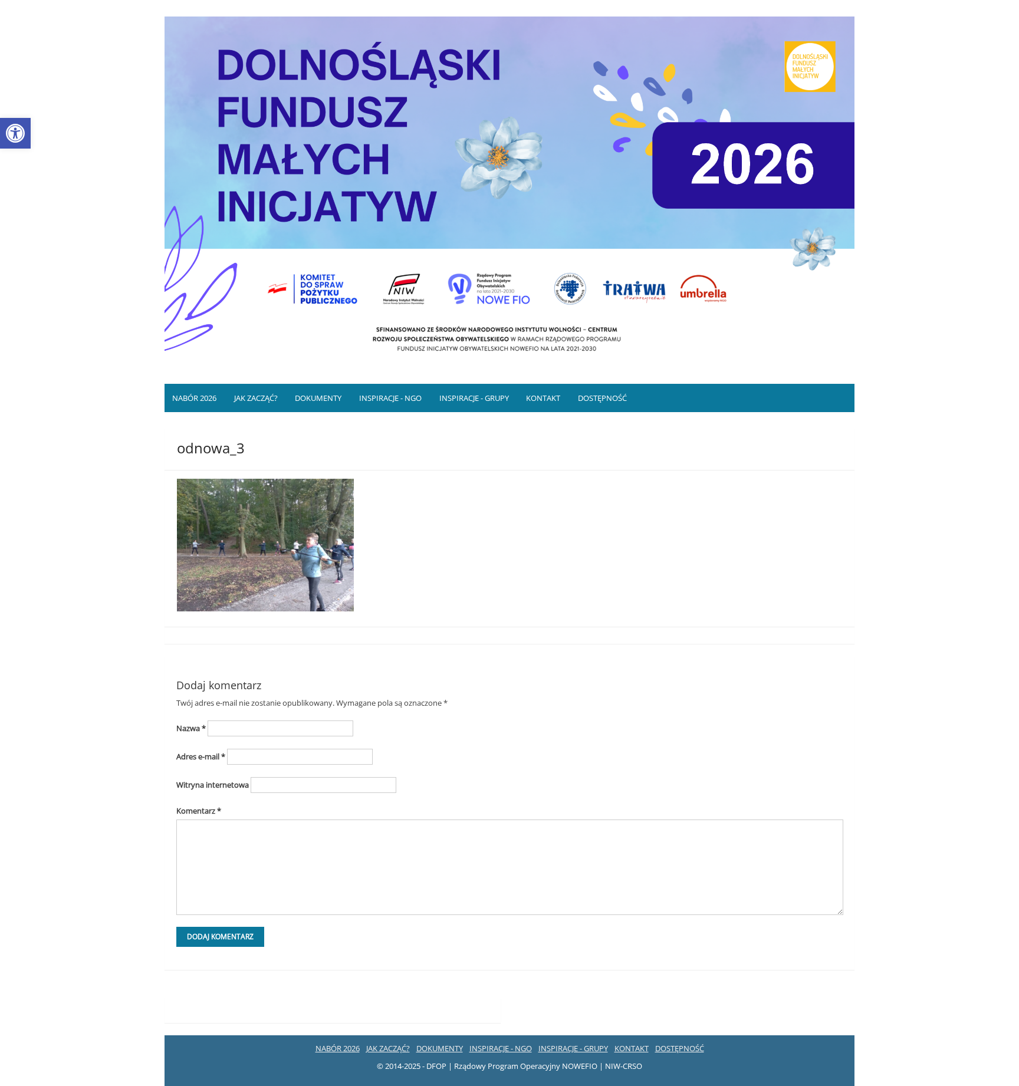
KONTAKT (543, 398)
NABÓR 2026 (194, 398)
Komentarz (198, 810)
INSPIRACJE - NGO (390, 398)
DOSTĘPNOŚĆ (602, 398)
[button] (15, 133)
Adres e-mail (200, 756)
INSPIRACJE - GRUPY (474, 398)
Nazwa (191, 728)
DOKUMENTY (318, 398)
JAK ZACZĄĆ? (256, 398)
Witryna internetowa (212, 784)
